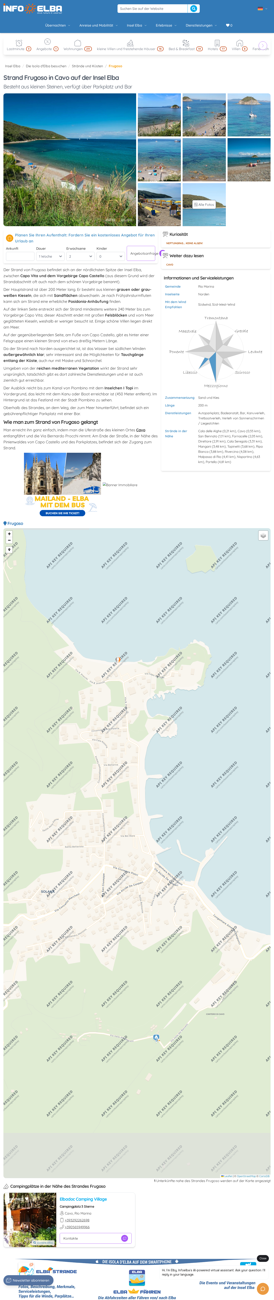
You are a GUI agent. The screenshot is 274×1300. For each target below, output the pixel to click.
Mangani (204, 446)
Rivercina (231, 452)
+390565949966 (77, 1227)
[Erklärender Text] (9, 550)
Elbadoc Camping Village (83, 1199)
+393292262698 (77, 1220)
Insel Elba (134, 25)
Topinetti (233, 446)
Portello (211, 462)
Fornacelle (239, 436)
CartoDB (264, 1176)
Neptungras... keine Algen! (184, 243)
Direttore (204, 441)
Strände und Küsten (87, 66)
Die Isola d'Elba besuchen (46, 66)
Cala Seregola (237, 441)
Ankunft (12, 248)
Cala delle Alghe (210, 431)
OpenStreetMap (246, 1176)
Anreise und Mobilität (96, 25)
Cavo (169, 264)
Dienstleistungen (199, 25)
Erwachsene (76, 248)
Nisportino (244, 457)
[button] (156, 1039)
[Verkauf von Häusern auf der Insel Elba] (120, 484)
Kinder (102, 248)
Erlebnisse (164, 25)
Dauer (41, 248)
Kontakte (70, 1238)
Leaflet (228, 1176)
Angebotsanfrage (142, 253)
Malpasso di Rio (209, 457)
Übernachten (55, 25)
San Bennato (207, 436)
